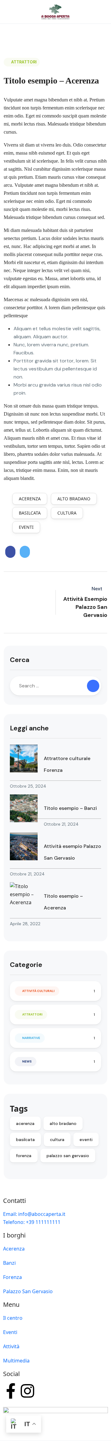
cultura (66, 513)
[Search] (93, 686)
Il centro (13, 1318)
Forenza (12, 1277)
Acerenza (14, 1248)
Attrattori (24, 62)
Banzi (9, 1262)
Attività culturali (38, 991)
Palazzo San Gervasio (28, 1291)
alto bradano (73, 499)
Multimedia (16, 1360)
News (27, 1061)
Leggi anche (29, 728)
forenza (23, 1155)
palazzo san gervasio (68, 1155)
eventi (26, 527)
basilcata (30, 513)
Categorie (26, 964)
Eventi (10, 1332)
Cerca (19, 659)
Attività (11, 1346)
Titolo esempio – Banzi (70, 808)
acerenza (30, 499)
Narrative (31, 1038)
